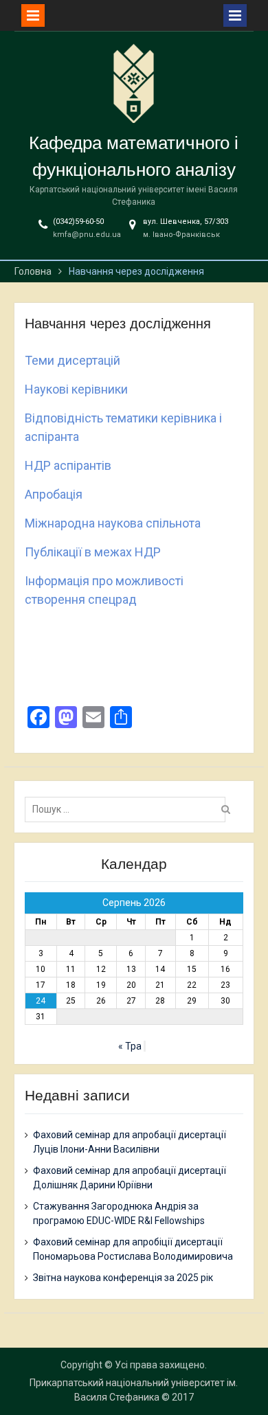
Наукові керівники (76, 389)
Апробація (53, 494)
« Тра (130, 1046)
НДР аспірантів (68, 465)
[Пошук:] (129, 809)
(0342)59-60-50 (78, 221)
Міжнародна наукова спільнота (113, 523)
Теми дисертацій (72, 360)
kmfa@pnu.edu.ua (87, 234)
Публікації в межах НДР (93, 552)
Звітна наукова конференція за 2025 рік (123, 1277)
